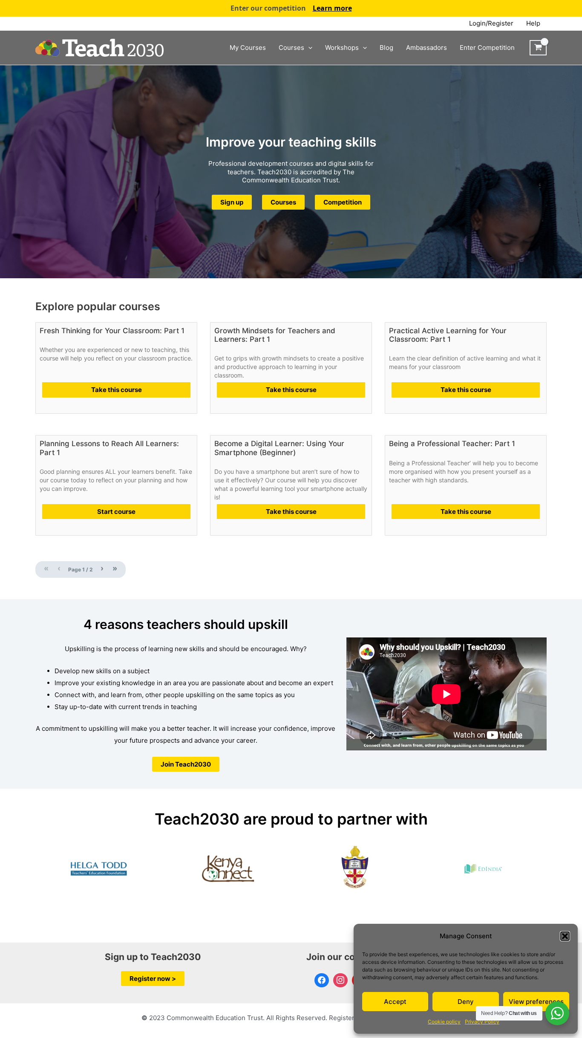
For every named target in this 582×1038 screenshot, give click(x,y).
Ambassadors (426, 47)
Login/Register (491, 23)
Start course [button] (116, 511)
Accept (395, 1002)
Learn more (332, 8)
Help (533, 23)
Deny (466, 1002)
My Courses (248, 47)
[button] (565, 936)
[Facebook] (321, 980)
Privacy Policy (482, 1021)
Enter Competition (487, 47)
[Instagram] (340, 980)
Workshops (342, 47)
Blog (386, 47)
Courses (291, 47)
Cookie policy (444, 1021)
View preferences (536, 1002)
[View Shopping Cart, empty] (538, 47)
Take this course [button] (116, 390)
